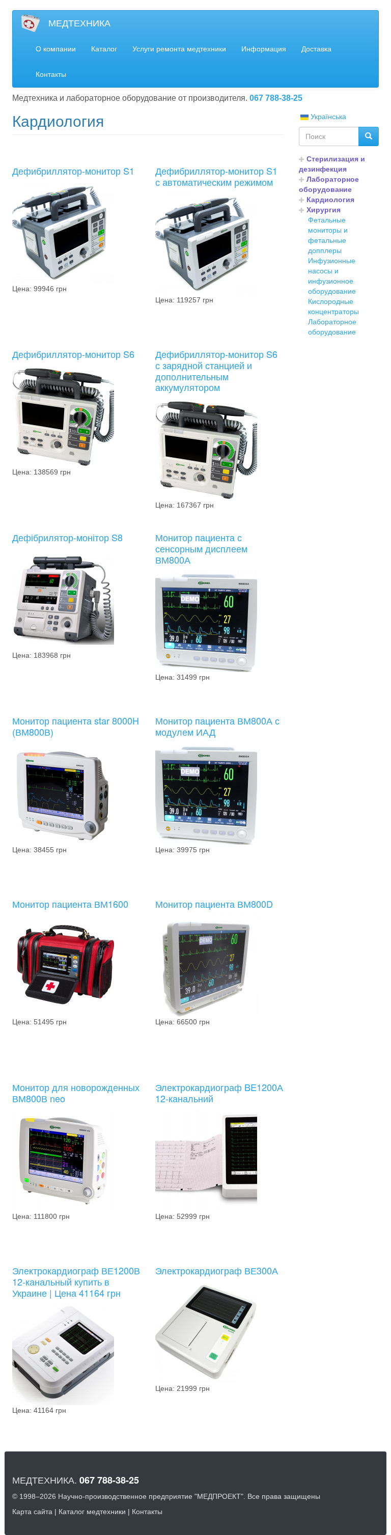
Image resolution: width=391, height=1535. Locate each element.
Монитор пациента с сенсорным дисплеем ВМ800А (201, 548)
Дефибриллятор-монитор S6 (73, 353)
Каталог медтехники (92, 1512)
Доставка (316, 49)
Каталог (104, 49)
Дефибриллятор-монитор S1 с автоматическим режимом (216, 176)
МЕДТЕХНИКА (79, 23)
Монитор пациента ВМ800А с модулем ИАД (217, 726)
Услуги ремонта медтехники (179, 49)
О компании (56, 49)
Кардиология (330, 200)
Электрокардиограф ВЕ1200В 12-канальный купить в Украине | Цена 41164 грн (76, 1281)
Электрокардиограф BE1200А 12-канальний (219, 1092)
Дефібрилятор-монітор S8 (67, 537)
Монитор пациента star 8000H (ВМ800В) (75, 726)
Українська (327, 117)
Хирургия (323, 210)
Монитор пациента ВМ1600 (70, 903)
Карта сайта (32, 1512)
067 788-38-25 (275, 98)
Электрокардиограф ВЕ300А (216, 1270)
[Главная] (34, 23)
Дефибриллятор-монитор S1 (73, 170)
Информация (263, 49)
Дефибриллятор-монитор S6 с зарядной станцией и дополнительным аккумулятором (216, 370)
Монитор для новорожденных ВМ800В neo (75, 1092)
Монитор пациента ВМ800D (214, 903)
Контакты (51, 74)
